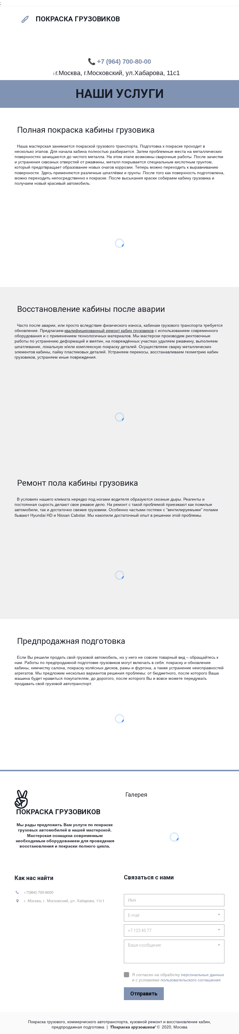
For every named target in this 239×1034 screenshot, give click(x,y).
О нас (126, 45)
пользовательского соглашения (191, 980)
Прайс (78, 45)
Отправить (143, 993)
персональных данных (202, 974)
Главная (28, 45)
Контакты (153, 45)
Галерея (102, 45)
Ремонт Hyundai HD (194, 45)
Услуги (54, 45)
